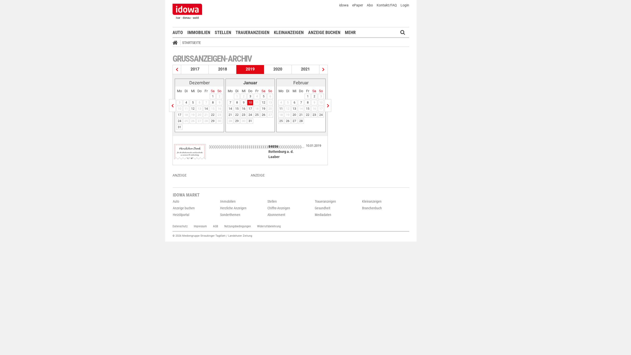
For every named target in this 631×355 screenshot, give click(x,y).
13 (294, 108)
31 (179, 127)
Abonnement (276, 215)
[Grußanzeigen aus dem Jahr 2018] (177, 69)
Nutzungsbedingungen (237, 226)
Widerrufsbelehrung (269, 226)
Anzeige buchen (324, 32)
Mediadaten (323, 215)
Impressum (200, 226)
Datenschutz (180, 226)
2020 (277, 69)
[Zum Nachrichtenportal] (187, 11)
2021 (305, 69)
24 (179, 121)
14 (206, 108)
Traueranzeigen (252, 32)
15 (237, 108)
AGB (215, 226)
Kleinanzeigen (289, 32)
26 (263, 115)
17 (179, 115)
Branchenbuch (372, 208)
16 (243, 108)
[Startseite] (177, 43)
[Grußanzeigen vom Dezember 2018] (172, 105)
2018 (222, 69)
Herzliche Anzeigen (233, 208)
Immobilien (198, 32)
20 (294, 115)
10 (250, 102)
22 (212, 115)
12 (192, 108)
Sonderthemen (230, 215)
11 (281, 108)
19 (263, 108)
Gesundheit (322, 208)
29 (212, 121)
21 (230, 115)
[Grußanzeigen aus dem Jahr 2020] (323, 69)
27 (294, 121)
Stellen (223, 32)
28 (301, 121)
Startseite (191, 43)
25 (257, 115)
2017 (195, 69)
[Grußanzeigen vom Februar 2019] (328, 105)
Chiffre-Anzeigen (278, 208)
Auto (178, 32)
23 (243, 115)
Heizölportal (181, 215)
